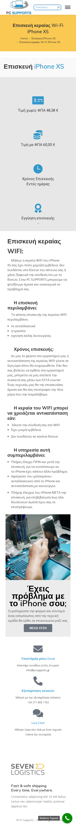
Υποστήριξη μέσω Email (38, 658)
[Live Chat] (38, 713)
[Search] (58, 7)
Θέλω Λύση (38, 628)
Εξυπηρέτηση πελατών (38, 691)
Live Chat (38, 723)
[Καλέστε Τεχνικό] (67, 818)
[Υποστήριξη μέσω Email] (38, 648)
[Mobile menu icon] (67, 7)
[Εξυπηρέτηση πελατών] (38, 681)
